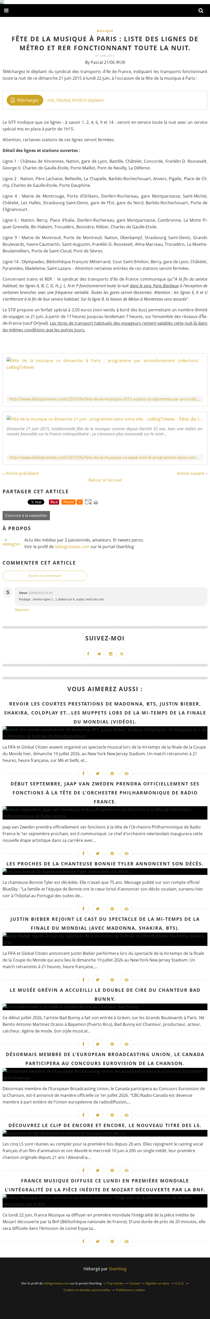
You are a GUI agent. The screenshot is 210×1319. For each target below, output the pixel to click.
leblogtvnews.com (73, 546)
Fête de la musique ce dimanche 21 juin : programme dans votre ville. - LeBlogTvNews (191, 419)
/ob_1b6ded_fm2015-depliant (75, 100)
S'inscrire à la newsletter (26, 515)
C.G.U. (179, 1283)
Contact (134, 1283)
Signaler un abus (157, 1283)
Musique (105, 31)
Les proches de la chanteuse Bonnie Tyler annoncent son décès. (105, 864)
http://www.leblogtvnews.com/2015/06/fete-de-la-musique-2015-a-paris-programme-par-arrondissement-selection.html (105, 399)
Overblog (118, 1269)
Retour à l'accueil (105, 480)
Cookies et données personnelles (87, 1290)
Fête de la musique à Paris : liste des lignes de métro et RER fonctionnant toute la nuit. (105, 43)
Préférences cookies (130, 1290)
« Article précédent (21, 473)
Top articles (115, 1283)
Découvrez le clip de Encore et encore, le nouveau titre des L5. (105, 1125)
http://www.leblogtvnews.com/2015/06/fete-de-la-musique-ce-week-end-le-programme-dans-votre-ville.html (105, 457)
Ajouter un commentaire (44, 576)
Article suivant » (192, 473)
